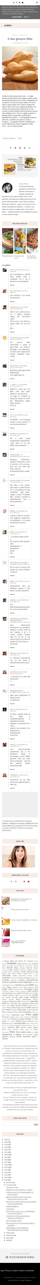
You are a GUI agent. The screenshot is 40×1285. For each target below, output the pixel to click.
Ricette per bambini (18, 1019)
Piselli (28, 1010)
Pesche (14, 1010)
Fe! (11, 291)
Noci (19, 1003)
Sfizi (19, 138)
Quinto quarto (19, 1017)
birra (3, 968)
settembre (11, 1027)
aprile (19, 964)
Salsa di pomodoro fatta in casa (21, 930)
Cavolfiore (17, 972)
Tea (32, 1029)
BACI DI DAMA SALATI (14, 1221)
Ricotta (28, 1019)
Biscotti (10, 968)
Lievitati (35, 995)
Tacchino (15, 1029)
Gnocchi (25, 993)
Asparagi (35, 964)
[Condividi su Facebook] (10, 147)
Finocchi (16, 989)
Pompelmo (35, 1012)
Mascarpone (27, 999)
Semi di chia (5, 1025)
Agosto (6, 961)
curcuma (35, 982)
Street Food (6, 1029)
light (3, 997)
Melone (23, 1001)
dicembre (25, 985)
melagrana (5, 1001)
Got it (26, 17)
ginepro (15, 993)
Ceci (13, 973)
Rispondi (12, 285)
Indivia (36, 993)
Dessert (18, 985)
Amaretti (30, 961)
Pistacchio (34, 1010)
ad (2, 961)
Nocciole (14, 1003)
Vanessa (13, 433)
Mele (19, 1001)
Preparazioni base (17, 1015)
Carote (29, 970)
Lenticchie (27, 995)
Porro (8, 1015)
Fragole (35, 989)
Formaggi (28, 989)
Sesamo (4, 1027)
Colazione (6, 978)
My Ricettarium (15, 480)
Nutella (31, 1003)
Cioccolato (6, 976)
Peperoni (35, 1007)
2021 (6, 1152)
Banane (21, 966)
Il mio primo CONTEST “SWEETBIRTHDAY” (18, 941)
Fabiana (12, 511)
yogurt (36, 1034)
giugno (19, 993)
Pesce (8, 1010)
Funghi (29, 991)
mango (4, 999)
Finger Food (7, 989)
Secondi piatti (19, 1023)
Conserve (20, 978)
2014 (6, 1170)
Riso (33, 1019)
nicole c (13, 744)
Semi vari (35, 1025)
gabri (12, 581)
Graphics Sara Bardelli (26, 1270)
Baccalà (16, 966)
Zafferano (5, 1037)
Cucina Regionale (24, 982)
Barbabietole (29, 966)
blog (16, 968)
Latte (16, 995)
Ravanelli (4, 1019)
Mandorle (34, 997)
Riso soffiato (11, 1021)
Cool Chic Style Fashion (18, 562)
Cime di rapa (33, 973)
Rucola (24, 1021)
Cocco (29, 975)
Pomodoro (27, 1012)
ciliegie (25, 973)
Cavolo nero (6, 973)
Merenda (34, 1001)
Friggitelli (11, 991)
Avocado (10, 966)
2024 (6, 1144)
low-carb (15, 997)
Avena (4, 966)
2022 (6, 1150)
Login (2, 1270)
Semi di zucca (27, 1025)
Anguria (4, 964)
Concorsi (14, 978)
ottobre (12, 1005)
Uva (33, 1032)
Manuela (13, 653)
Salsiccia (5, 1023)
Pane (24, 1005)
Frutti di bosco (20, 991)
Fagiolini (15, 987)
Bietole (36, 966)
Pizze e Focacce (20, 35)
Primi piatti (32, 1014)
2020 (6, 1155)
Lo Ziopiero (14, 672)
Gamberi (35, 991)
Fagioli (9, 987)
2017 (6, 1162)
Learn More (17, 17)
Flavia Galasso (15, 337)
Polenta (16, 1012)
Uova (29, 1032)
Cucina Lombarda (9, 982)
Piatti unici (21, 1010)
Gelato (4, 993)
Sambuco (11, 1023)
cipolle (15, 975)
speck (30, 1027)
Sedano (28, 1023)
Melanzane (13, 1001)
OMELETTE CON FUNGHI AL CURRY (19, 1190)
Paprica (29, 1005)
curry (3, 985)
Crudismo (14, 980)
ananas (36, 961)
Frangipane (5, 991)
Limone (8, 997)
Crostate (5, 980)
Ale (11, 415)
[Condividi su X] (15, 147)
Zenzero (12, 1037)
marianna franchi (16, 691)
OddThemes (26, 1280)
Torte (12, 1031)
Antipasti (11, 963)
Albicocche (13, 961)
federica (13, 600)
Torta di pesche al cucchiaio (20, 909)
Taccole (22, 1029)
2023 (6, 1147)
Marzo (18, 999)
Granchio (30, 993)
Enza (11, 709)
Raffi (12, 270)
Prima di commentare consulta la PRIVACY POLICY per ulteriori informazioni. (20, 828)
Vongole (30, 1034)
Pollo (20, 1012)
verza (24, 1034)
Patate (28, 1008)
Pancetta (18, 1005)
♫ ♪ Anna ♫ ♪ (14, 384)
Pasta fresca (20, 1007)
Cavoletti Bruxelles (7, 972)
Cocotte (36, 975)
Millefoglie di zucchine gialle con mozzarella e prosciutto (21, 899)
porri (3, 1015)
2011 (6, 1177)
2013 (6, 1172)
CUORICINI (10, 1209)
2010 (6, 1180)
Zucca (18, 1037)
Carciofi (15, 970)
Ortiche (4, 1005)
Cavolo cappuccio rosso (29, 972)
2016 (6, 1165)
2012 (6, 1175)
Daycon (12, 985)
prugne (12, 1017)
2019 (6, 1157)
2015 (6, 1167)
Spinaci (35, 1027)
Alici (25, 961)
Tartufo (27, 1029)
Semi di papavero (16, 1025)
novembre (25, 1003)
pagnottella (14, 307)
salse (36, 1021)
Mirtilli (4, 1003)
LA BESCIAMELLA (12, 1206)
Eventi (4, 987)
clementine (22, 975)
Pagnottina (14, 366)
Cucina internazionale (28, 980)
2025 (6, 1142)
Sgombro (23, 1027)
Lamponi (11, 995)
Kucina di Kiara (15, 455)
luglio (21, 997)
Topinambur (5, 1032)
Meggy (12, 532)
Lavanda (21, 995)
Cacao (36, 968)
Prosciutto (5, 1017)
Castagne (35, 970)
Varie (36, 1032)
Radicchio (34, 1017)
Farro (20, 987)
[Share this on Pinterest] (20, 147)
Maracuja (11, 999)
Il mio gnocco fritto (12, 1187)
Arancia (23, 964)
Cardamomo (22, 970)
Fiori (21, 989)
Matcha (35, 999)
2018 (6, 1160)
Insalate (4, 995)
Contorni (27, 978)
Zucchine (26, 1037)
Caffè (10, 970)
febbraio (31, 987)
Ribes (9, 1019)
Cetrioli (19, 973)
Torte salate (21, 1032)
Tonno (36, 1029)
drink (36, 985)
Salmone (31, 1021)
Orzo (8, 1005)
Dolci (31, 984)
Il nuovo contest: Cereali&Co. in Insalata (24, 920)
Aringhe (29, 964)
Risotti (18, 1021)
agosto (8, 1238)
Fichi (36, 987)
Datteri (8, 985)
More (8, 1003)
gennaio (9, 993)
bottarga (22, 968)
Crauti (36, 978)
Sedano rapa (34, 1023)
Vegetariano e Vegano (12, 1034)
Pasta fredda (11, 1007)
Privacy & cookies (11, 1270)
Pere (3, 1010)
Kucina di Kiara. (28, 1277)
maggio (26, 997)
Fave (25, 987)
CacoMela (5, 970)
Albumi (20, 961)
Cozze (32, 978)
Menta (28, 1001)
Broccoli (29, 968)
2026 (6, 1139)
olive (36, 1003)
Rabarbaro (27, 1017)
